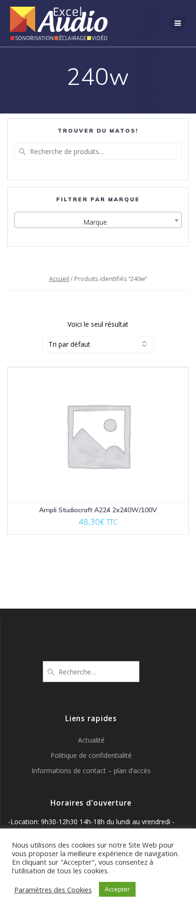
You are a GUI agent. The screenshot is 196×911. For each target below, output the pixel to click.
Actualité (91, 740)
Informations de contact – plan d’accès (91, 770)
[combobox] (98, 220)
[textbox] (98, 222)
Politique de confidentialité (91, 755)
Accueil (59, 278)
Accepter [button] (117, 889)
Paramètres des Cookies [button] (53, 889)
